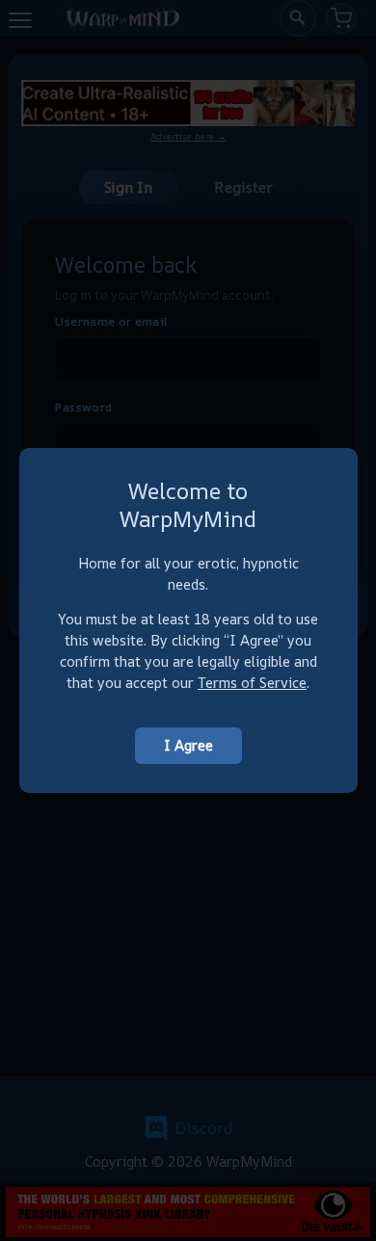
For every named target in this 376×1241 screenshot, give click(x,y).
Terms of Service (252, 682)
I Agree (188, 745)
